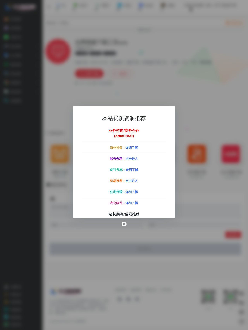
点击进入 (132, 159)
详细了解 (132, 147)
